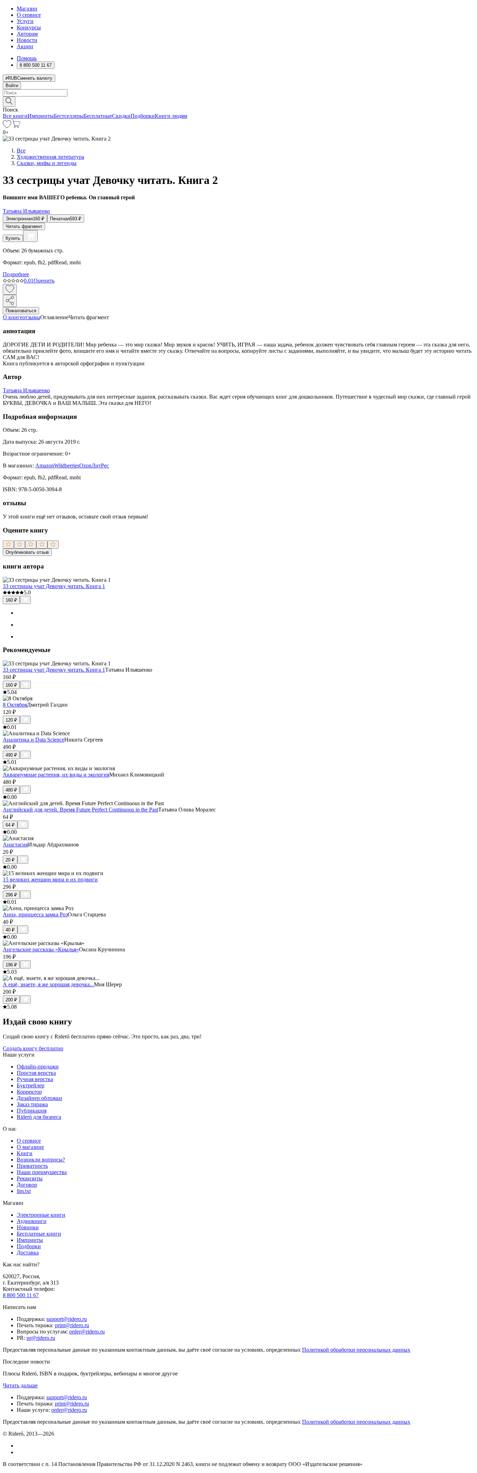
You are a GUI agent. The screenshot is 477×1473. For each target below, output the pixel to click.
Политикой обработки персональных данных (356, 1350)
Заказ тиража (32, 1104)
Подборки (143, 116)
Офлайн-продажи (38, 1067)
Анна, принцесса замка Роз (35, 914)
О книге (12, 317)
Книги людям (171, 116)
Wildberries (66, 466)
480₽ (11, 790)
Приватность (32, 1166)
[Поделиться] (10, 301)
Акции (25, 46)
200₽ (11, 999)
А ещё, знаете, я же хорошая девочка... (48, 984)
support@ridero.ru (66, 1319)
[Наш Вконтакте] (20, 1446)
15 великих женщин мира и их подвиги (50, 879)
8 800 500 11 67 (21, 1295)
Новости (27, 40)
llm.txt (24, 1191)
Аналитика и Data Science (33, 740)
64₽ (10, 825)
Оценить (44, 281)
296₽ (11, 895)
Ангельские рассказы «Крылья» (41, 949)
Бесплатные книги (39, 1234)
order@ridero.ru (87, 1332)
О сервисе (29, 15)
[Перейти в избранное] (7, 126)
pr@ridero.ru (41, 1338)
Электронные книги (41, 1215)
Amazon (44, 466)
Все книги (15, 116)
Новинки (28, 1227)
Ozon (85, 466)
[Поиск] (9, 101)
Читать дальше (20, 1385)
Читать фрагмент (24, 226)
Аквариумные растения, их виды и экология (56, 775)
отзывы (31, 317)
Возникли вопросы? (41, 1160)
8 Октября (15, 705)
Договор (27, 1185)
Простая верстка (36, 1073)
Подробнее (16, 274)
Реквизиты (30, 1178)
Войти (12, 85)
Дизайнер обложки (39, 1098)
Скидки (121, 116)
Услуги (25, 21)
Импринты (41, 116)
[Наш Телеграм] (20, 1452)
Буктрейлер (30, 1085)
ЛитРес (100, 466)
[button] (238, 101)
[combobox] (238, 92)
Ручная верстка (35, 1079)
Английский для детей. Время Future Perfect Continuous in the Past (80, 810)
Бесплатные (98, 116)
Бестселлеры (69, 116)
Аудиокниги (31, 1221)
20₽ (10, 860)
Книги (24, 1153)
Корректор (29, 1092)
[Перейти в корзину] (16, 126)
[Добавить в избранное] (10, 289)
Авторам (27, 34)
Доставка (28, 1253)
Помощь (27, 58)
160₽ (11, 600)
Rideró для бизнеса (39, 1117)
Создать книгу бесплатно (33, 1048)
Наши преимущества (42, 1172)
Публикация (31, 1111)
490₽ (11, 755)
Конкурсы (29, 27)
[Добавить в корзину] (30, 236)
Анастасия (15, 845)
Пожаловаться (21, 310)
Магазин (27, 9)
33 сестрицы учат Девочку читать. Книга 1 (54, 586)
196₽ (11, 964)
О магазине (30, 1147)
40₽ (10, 929)
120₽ (11, 720)
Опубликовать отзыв (27, 552)
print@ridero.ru (72, 1325)
